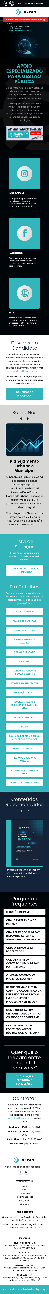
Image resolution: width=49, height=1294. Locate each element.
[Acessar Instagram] (11, 3)
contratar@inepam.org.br (20, 1118)
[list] (24, 852)
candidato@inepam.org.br (24, 371)
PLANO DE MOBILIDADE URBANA (24, 759)
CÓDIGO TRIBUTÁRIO (24, 652)
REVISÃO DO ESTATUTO (24, 748)
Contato (24, 1204)
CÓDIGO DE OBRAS (24, 611)
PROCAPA (24, 661)
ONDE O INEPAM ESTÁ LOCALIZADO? (19, 949)
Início (24, 1186)
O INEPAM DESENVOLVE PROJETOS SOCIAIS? (20, 977)
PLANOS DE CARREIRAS (24, 621)
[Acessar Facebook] (6, 3)
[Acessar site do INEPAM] (24, 133)
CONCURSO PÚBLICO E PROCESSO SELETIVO (24, 672)
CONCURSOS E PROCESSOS (24, 393)
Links (24, 1189)
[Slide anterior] (20, 418)
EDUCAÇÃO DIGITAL (24, 692)
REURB (24, 726)
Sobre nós (24, 1193)
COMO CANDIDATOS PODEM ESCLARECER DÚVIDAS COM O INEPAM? (22, 1029)
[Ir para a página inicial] (25, 12)
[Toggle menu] (8, 12)
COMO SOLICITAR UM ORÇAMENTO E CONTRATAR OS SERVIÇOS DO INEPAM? (23, 1013)
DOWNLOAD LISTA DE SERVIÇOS (26, 570)
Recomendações (24, 1196)
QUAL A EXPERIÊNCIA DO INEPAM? (21, 922)
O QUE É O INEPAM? (18, 912)
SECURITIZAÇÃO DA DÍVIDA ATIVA (24, 772)
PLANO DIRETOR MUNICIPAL (24, 782)
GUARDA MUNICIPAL (24, 717)
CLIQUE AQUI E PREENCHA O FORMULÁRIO (24, 1080)
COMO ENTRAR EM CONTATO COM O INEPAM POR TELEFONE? (22, 963)
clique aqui (41, 1289)
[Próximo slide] (28, 418)
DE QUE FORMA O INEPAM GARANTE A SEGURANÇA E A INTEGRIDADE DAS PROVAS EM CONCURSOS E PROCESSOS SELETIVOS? (24, 994)
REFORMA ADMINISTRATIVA (24, 683)
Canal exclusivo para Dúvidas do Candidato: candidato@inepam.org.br (24, 1219)
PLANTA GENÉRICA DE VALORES (24, 641)
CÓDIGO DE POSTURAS (24, 630)
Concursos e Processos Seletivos (24, 19)
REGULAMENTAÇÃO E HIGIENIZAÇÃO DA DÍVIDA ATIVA (24, 705)
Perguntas (24, 1200)
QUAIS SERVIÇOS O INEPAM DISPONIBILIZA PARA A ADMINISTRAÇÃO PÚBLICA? (23, 935)
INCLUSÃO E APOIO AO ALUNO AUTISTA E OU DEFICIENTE (24, 738)
